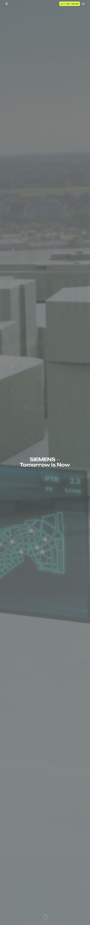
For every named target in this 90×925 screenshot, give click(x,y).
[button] (83, 4)
